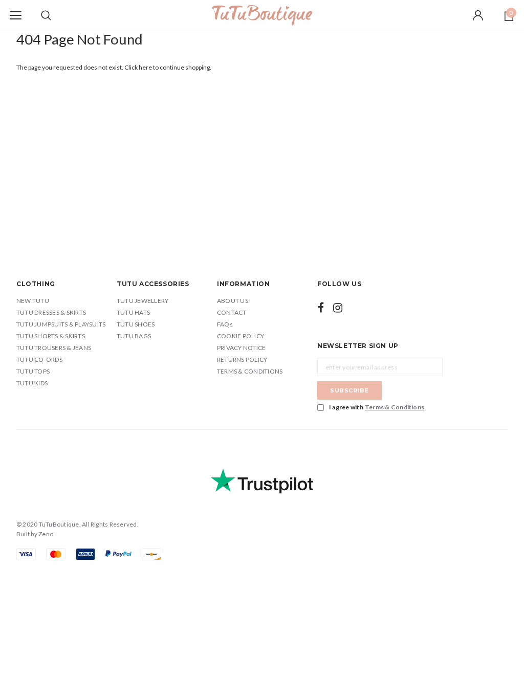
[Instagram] (338, 307)
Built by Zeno (34, 534)
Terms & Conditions (394, 407)
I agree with (376, 407)
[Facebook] (320, 307)
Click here (138, 67)
